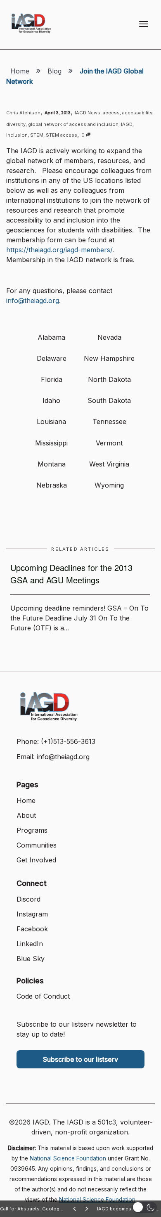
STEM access (61, 135)
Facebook (32, 929)
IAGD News (87, 113)
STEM (36, 135)
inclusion (17, 135)
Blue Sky (31, 958)
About (26, 815)
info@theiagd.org (32, 300)
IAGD (127, 124)
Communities (37, 845)
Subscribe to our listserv (80, 1059)
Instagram (32, 914)
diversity (16, 124)
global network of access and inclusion (73, 124)
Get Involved (36, 860)
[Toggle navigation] (144, 23)
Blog (54, 71)
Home (19, 71)
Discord (28, 899)
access (111, 113)
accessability (137, 113)
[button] (144, 1207)
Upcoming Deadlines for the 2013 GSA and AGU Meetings (71, 573)
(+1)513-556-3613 (68, 741)
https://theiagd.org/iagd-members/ (59, 250)
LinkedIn (30, 944)
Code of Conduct (43, 996)
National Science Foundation (68, 1158)
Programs (32, 830)
